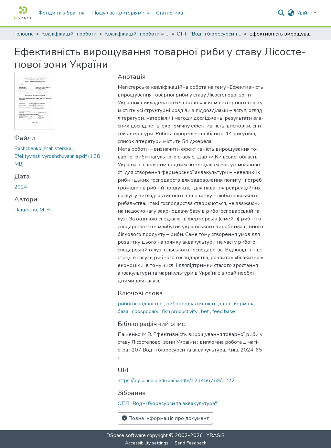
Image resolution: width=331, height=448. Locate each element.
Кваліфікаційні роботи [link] (69, 33)
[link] (62, 156)
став (225, 303)
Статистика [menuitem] (169, 12)
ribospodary (146, 311)
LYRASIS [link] (214, 435)
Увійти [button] (305, 12)
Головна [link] (24, 33)
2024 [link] (20, 186)
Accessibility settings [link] (146, 443)
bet (205, 311)
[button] (23, 12)
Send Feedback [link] (190, 443)
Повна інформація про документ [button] (168, 418)
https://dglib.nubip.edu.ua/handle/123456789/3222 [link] (176, 380)
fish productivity (180, 311)
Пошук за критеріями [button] (118, 12)
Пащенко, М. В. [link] (32, 209)
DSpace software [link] (126, 435)
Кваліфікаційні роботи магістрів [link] (136, 33)
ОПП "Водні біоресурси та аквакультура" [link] (209, 33)
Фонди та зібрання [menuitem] (61, 12)
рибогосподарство (141, 303)
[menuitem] (120, 13)
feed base (223, 311)
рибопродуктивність (192, 303)
